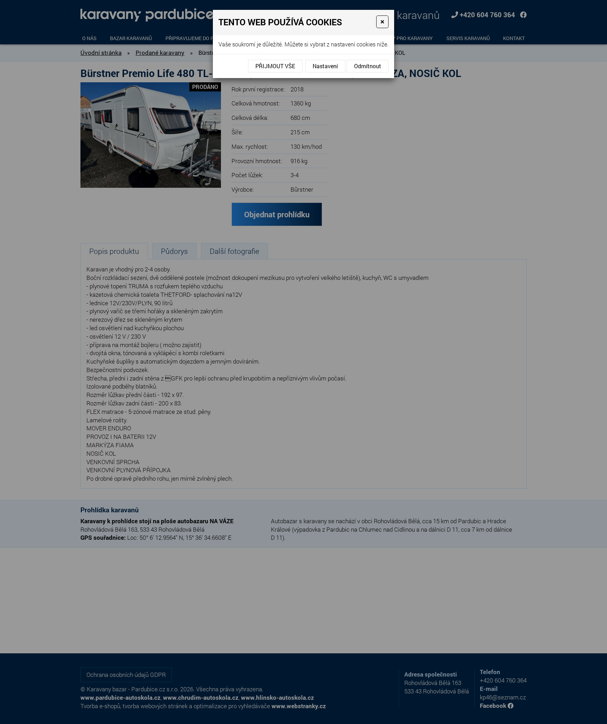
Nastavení (325, 66)
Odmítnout (367, 66)
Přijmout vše (275, 66)
